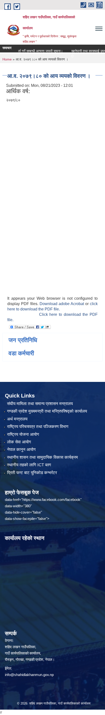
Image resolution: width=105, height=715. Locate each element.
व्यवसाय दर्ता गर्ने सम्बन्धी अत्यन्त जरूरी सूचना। (29, 51)
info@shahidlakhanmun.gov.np (29, 675)
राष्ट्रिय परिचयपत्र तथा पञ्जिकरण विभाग (37, 426)
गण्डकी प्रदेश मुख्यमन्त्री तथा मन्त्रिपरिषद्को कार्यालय (47, 411)
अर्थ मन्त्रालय (17, 419)
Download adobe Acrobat (62, 304)
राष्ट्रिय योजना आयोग (23, 434)
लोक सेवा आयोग (19, 442)
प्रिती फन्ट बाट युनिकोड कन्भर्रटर (32, 472)
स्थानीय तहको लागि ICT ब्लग (29, 465)
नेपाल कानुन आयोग (21, 449)
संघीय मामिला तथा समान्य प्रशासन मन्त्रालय (40, 403)
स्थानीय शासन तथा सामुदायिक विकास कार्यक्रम (42, 457)
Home (7, 59)
